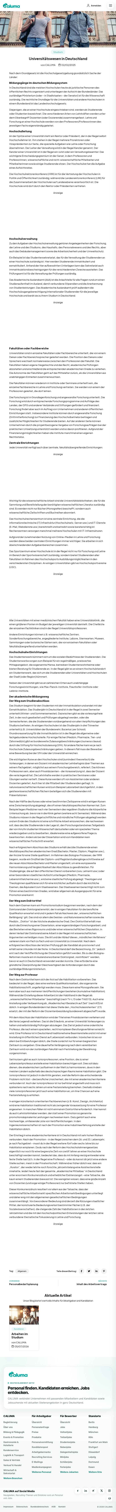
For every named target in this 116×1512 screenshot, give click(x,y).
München (93, 1432)
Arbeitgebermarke (41, 1452)
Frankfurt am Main (98, 1442)
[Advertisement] (58, 214)
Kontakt (61, 1506)
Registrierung (10, 1422)
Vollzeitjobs (66, 1432)
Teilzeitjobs (66, 1437)
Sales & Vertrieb (11, 1460)
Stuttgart (93, 1447)
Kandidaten (19, 1329)
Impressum (8, 1506)
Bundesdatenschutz (40, 1506)
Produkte (36, 1437)
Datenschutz (22, 1506)
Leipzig (92, 1457)
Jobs (62, 1427)
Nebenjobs (65, 1447)
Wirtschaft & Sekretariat (9, 1472)
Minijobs (64, 1457)
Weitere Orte (95, 1472)
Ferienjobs (65, 1467)
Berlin (91, 1422)
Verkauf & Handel (12, 1465)
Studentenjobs (67, 1442)
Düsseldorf (94, 1452)
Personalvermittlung (42, 1442)
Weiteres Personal (41, 1472)
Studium (58, 52)
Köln (91, 1437)
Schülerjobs (66, 1462)
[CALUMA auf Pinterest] (109, 1498)
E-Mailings (37, 1462)
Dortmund (94, 1462)
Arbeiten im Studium (19, 1335)
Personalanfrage (40, 1427)
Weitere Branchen (12, 1478)
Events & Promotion (13, 1437)
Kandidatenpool (40, 1447)
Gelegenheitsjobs (69, 1452)
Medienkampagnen (41, 1467)
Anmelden (96, 5)
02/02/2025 (68, 64)
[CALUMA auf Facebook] (77, 1490)
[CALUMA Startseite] (58, 1374)
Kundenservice (11, 1450)
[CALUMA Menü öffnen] (110, 5)
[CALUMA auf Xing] (93, 1490)
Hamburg (93, 1427)
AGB (53, 1506)
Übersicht (37, 1422)
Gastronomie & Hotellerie (11, 1444)
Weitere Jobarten (69, 1472)
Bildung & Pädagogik (13, 1432)
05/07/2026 (22, 1346)
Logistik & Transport (13, 1455)
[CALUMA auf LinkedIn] (85, 1490)
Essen (92, 1467)
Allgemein (22, 1271)
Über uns (8, 1427)
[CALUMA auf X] (101, 1490)
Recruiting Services (42, 1457)
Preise (35, 1432)
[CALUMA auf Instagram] (109, 1490)
